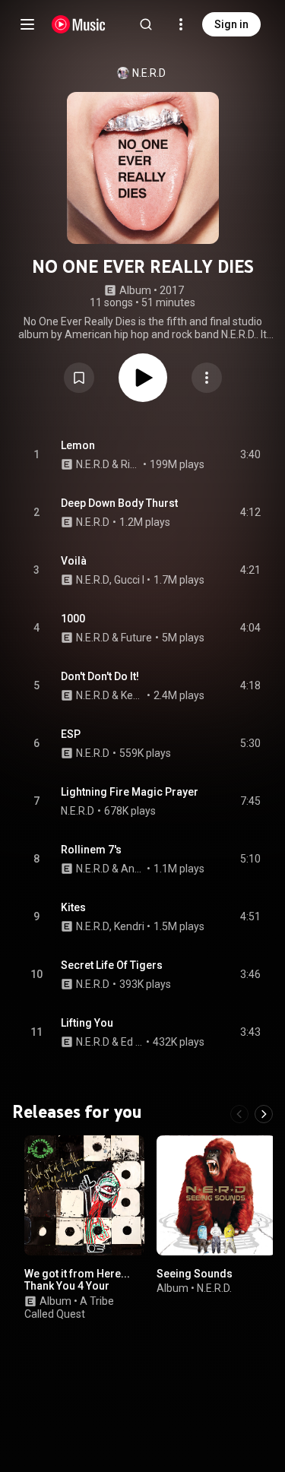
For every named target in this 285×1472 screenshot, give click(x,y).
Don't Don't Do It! (100, 676)
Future (136, 638)
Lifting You (87, 1023)
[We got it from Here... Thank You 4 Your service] (84, 1195)
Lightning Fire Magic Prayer (129, 792)
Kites (73, 907)
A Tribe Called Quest (69, 1307)
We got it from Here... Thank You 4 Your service (77, 1286)
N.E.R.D (149, 73)
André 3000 (132, 869)
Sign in (231, 24)
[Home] (79, 24)
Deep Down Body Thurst (119, 503)
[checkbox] (250, 455)
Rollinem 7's (91, 850)
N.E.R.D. (214, 1288)
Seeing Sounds (195, 1273)
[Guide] (27, 24)
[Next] (264, 1114)
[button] (79, 377)
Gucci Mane (141, 580)
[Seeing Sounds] (217, 1195)
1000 (73, 619)
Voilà (74, 561)
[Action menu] (207, 377)
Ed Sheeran (132, 1042)
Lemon (78, 445)
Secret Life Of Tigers (112, 965)
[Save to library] (79, 378)
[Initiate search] (146, 24)
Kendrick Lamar (132, 695)
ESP (71, 734)
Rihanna (131, 464)
